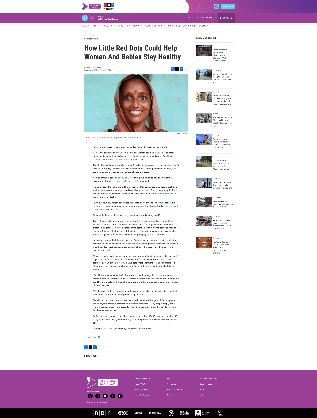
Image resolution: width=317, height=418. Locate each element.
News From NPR (91, 39)
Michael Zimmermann (108, 259)
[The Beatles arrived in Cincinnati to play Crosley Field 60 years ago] (204, 118)
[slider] (96, 18)
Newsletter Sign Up (142, 395)
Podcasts (123, 26)
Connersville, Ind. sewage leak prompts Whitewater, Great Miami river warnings (222, 164)
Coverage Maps (206, 384)
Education (217, 198)
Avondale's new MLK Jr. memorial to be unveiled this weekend (222, 185)
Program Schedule (142, 389)
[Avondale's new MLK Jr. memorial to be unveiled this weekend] (204, 183)
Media (215, 114)
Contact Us (171, 384)
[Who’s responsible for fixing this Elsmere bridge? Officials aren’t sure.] (204, 74)
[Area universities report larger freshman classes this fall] (204, 202)
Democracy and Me (174, 389)
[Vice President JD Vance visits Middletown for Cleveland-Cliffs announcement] (204, 50)
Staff (201, 395)
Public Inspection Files (208, 379)
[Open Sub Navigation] (89, 26)
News (84, 26)
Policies (170, 395)
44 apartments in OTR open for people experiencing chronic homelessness (222, 224)
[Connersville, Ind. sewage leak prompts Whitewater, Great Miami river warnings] (204, 161)
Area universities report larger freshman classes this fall (223, 204)
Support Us (174, 26)
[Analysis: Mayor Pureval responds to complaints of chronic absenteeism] (204, 139)
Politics (216, 46)
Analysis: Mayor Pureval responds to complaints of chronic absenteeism (222, 143)
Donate (229, 6)
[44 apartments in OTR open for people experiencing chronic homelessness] (204, 221)
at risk (133, 202)
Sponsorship (190, 26)
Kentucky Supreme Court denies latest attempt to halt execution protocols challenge (221, 247)
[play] (85, 18)
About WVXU (140, 384)
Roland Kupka (159, 275)
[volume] (92, 18)
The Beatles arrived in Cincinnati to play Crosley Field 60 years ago (222, 121)
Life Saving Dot (123, 177)
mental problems (166, 193)
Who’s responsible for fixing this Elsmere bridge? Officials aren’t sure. (222, 78)
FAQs (202, 389)
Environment (218, 157)
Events (169, 379)
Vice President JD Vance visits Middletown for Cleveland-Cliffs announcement (220, 55)
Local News (217, 70)
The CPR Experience (142, 379)
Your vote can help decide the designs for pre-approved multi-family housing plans (222, 99)
